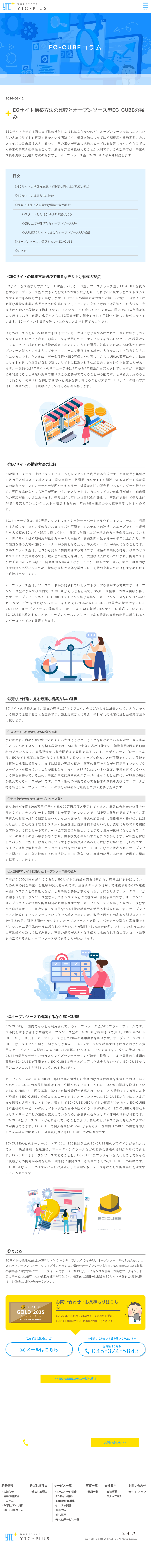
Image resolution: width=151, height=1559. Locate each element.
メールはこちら (41, 1349)
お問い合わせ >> (115, 1442)
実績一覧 (93, 1491)
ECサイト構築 (64, 1496)
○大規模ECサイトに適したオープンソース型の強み (56, 232)
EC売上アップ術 (13, 1505)
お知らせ (8, 1491)
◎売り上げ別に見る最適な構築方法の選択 (43, 205)
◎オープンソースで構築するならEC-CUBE (43, 241)
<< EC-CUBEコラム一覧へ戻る (76, 1378)
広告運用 (61, 1514)
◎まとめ (21, 251)
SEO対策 (61, 1509)
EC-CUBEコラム (13, 1509)
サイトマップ (137, 1492)
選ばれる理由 (39, 1491)
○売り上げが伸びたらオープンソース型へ (50, 223)
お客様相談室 (11, 1496)
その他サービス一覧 (67, 1519)
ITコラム (8, 1500)
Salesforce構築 (65, 1500)
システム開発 (63, 1505)
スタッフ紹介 (114, 1496)
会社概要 (112, 1491)
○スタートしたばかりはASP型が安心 (47, 214)
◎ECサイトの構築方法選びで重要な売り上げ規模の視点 (52, 186)
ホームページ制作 (66, 1491)
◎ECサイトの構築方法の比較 (34, 196)
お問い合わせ (137, 1485)
